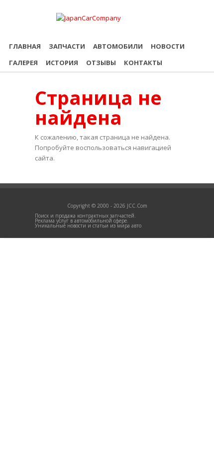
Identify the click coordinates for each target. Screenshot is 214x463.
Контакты (143, 62)
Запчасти (67, 46)
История (62, 62)
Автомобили (118, 46)
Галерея (23, 62)
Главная (25, 46)
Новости (168, 46)
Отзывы (101, 62)
